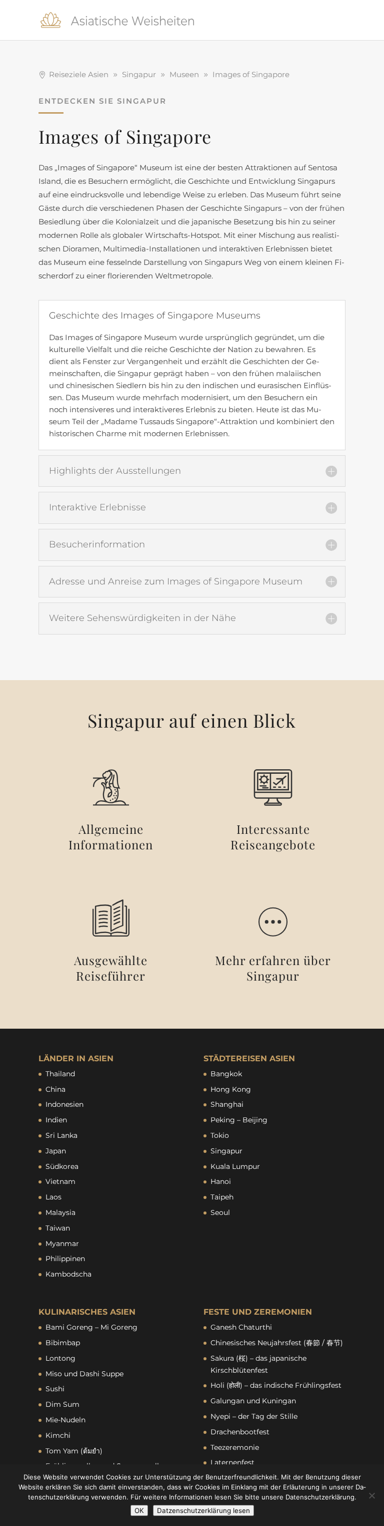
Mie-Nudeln (66, 1419)
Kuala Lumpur (235, 1166)
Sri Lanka (62, 1135)
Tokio (219, 1135)
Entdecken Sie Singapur (102, 101)
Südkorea (62, 1166)
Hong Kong (230, 1089)
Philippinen (65, 1258)
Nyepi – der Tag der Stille (254, 1416)
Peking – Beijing (239, 1119)
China (56, 1089)
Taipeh (222, 1196)
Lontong (61, 1358)
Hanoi (220, 1181)
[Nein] (371, 1495)
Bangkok (226, 1073)
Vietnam (61, 1181)
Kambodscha (69, 1274)
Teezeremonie (234, 1447)
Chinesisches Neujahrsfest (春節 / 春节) (276, 1342)
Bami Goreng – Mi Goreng (92, 1327)
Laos (54, 1196)
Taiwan (58, 1228)
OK (139, 1510)
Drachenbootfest (240, 1431)
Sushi (55, 1388)
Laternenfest (232, 1462)
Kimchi (58, 1435)
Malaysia (61, 1212)
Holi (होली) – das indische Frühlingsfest (276, 1385)
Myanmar (62, 1243)
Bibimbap (63, 1342)
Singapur (226, 1150)
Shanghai (227, 1104)
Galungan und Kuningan (253, 1400)
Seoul (220, 1212)
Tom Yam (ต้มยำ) (74, 1450)
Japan (56, 1150)
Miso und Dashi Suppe (85, 1373)
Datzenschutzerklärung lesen (203, 1510)
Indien (56, 1119)
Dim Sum (63, 1404)
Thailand (60, 1073)
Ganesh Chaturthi (241, 1327)
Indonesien (65, 1104)
